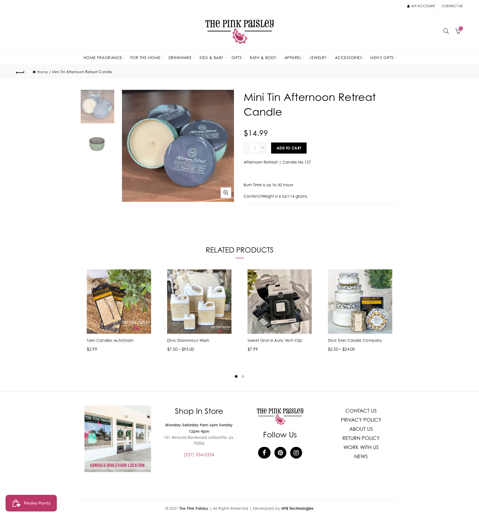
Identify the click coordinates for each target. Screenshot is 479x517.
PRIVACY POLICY (361, 420)
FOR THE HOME (145, 57)
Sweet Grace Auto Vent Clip (275, 340)
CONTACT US (361, 411)
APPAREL (293, 57)
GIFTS (236, 57)
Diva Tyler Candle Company (355, 340)
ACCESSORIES (348, 57)
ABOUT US (361, 429)
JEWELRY (318, 57)
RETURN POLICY (361, 438)
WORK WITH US (361, 447)
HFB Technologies (297, 508)
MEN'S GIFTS (382, 57)
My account (423, 6)
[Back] (20, 71)
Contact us (452, 6)
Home (42, 72)
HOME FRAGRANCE (102, 57)
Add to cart (289, 148)
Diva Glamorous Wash (188, 340)
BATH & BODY (263, 57)
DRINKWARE (180, 57)
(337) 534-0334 (199, 454)
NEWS (361, 456)
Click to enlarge (226, 192)
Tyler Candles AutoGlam (110, 340)
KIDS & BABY (211, 57)
